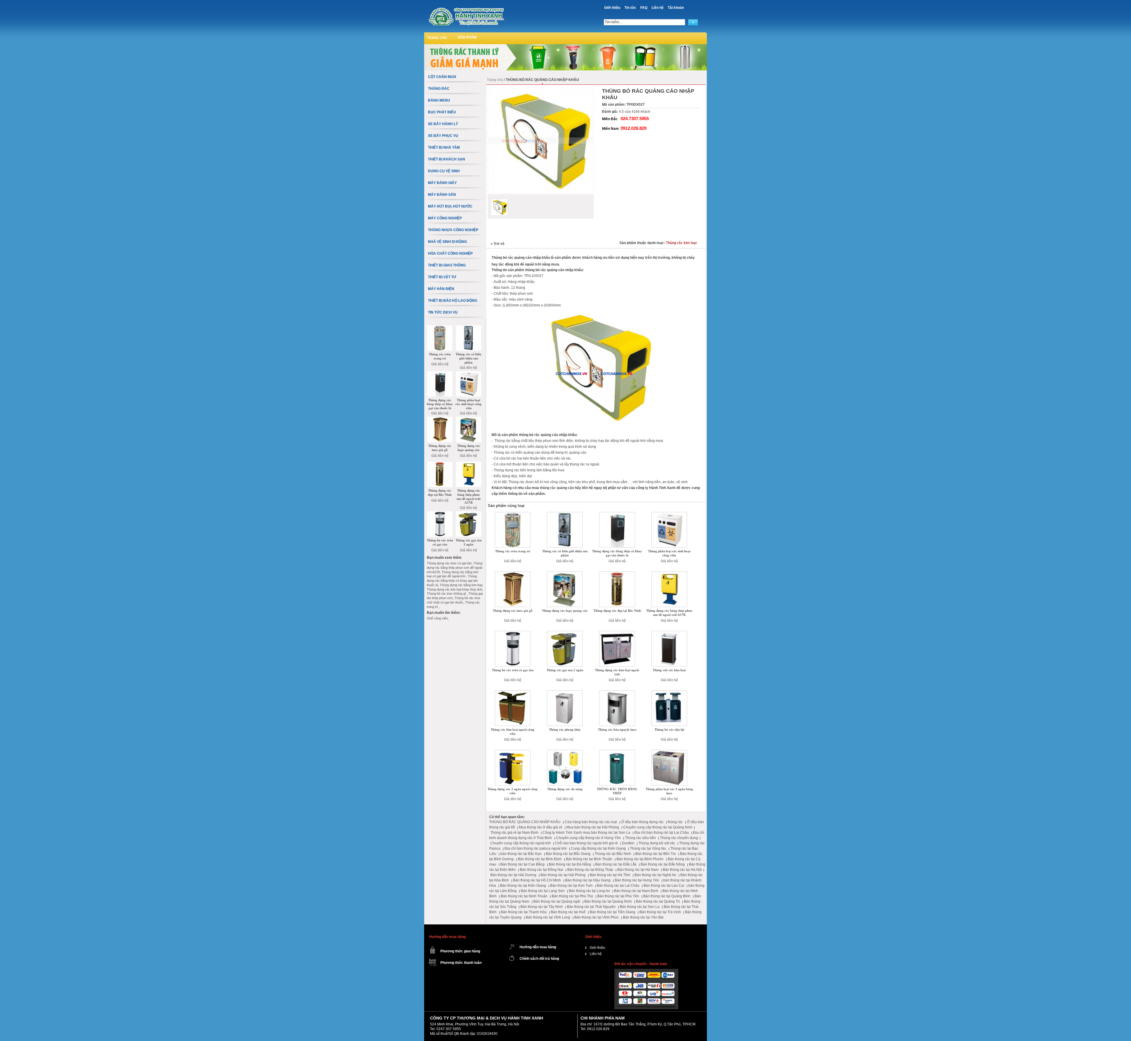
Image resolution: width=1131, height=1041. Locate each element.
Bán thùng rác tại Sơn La (639, 907)
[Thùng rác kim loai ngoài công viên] (512, 692)
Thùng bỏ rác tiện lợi (669, 729)
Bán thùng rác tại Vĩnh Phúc (596, 917)
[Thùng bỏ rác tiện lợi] (669, 692)
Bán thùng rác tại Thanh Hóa (524, 912)
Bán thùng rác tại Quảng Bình (666, 896)
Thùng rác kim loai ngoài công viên (512, 731)
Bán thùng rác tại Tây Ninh (541, 907)
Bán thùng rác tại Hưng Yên (637, 880)
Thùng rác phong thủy (565, 729)
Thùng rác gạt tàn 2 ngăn (565, 670)
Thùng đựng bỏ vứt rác (657, 843)
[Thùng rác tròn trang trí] (512, 514)
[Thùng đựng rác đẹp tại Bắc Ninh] (617, 573)
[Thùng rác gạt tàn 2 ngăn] (565, 633)
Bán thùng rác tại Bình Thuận (589, 859)
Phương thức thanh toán (461, 963)
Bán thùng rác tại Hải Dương (513, 875)
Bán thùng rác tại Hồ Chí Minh (537, 880)
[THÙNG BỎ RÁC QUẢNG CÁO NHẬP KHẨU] (499, 207)
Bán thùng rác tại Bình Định (540, 859)
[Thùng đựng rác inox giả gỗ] (512, 573)
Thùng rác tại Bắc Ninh (613, 854)
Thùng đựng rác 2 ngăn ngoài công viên (512, 791)
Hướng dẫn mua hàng (538, 947)
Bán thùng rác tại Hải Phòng (563, 875)
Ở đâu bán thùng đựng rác (642, 822)
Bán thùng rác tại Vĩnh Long (548, 917)
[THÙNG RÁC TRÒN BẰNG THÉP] (617, 752)
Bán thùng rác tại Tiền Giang (612, 912)
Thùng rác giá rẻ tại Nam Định (514, 833)
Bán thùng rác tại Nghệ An (655, 875)
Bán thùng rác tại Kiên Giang (523, 885)
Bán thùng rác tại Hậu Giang (588, 880)
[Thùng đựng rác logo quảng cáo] (565, 573)
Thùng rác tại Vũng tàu (648, 848)
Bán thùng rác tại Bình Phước (640, 859)
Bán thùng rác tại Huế (568, 912)
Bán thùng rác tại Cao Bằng (522, 864)
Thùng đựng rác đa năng (565, 789)
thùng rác (675, 822)
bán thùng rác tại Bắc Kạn (521, 854)
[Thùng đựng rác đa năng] (565, 752)
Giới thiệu (612, 8)
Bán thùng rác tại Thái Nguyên (591, 907)
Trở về (498, 244)
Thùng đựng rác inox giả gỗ (513, 610)
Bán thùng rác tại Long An (589, 891)
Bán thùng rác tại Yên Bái (643, 917)
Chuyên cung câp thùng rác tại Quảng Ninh (657, 827)
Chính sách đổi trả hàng (539, 959)
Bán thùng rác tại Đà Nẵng (570, 864)
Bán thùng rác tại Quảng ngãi (556, 901)
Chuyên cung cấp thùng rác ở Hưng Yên (588, 838)
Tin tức (630, 8)
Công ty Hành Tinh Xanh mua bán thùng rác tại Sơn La (586, 833)
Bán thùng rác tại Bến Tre (655, 854)
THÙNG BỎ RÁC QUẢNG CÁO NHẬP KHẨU (524, 822)
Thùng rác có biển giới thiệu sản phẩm (565, 553)
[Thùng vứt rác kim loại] (669, 633)
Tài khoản (676, 8)
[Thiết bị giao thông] (565, 46)
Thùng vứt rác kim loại (669, 670)
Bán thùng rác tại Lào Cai (664, 885)
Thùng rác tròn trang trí (512, 551)
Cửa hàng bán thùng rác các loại (591, 822)
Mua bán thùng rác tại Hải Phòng (592, 827)
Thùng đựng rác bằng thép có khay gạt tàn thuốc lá (617, 553)
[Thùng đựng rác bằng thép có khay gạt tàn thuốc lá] (617, 514)
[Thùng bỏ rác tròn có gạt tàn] (512, 633)
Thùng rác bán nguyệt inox (617, 729)
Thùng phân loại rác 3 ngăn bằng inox (669, 791)
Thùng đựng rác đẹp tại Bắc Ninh (617, 610)
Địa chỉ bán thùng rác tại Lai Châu (661, 833)
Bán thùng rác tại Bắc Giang (568, 854)
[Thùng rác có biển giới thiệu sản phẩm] (565, 514)
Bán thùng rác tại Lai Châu (618, 885)
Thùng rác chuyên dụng (679, 838)
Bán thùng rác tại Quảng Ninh (608, 901)
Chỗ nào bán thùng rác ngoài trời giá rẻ (586, 843)
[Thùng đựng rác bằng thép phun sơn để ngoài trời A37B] (669, 573)
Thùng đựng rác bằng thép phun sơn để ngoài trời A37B (669, 612)
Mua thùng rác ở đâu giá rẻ (540, 827)
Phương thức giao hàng (460, 951)
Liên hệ (658, 8)
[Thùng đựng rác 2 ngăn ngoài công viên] (512, 752)
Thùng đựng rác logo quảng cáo (565, 610)
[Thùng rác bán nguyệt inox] (617, 692)
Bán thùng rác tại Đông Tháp (590, 870)
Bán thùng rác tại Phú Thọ (572, 896)
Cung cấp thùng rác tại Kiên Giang (598, 848)
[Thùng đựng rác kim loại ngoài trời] (617, 633)
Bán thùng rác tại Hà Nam (638, 870)
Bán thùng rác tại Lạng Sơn (543, 891)
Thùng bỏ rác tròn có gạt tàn (512, 670)
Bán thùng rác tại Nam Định (636, 891)
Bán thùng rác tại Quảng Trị (658, 901)
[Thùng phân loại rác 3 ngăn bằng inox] (669, 752)
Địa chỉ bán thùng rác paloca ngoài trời (536, 848)
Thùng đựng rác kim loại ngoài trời (617, 672)
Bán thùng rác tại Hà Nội (682, 870)
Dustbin (628, 843)
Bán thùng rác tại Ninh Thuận (524, 896)
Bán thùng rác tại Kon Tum (571, 885)
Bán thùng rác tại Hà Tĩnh (610, 875)
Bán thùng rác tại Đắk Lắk (615, 864)
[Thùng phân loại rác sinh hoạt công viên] (669, 514)
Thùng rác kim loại (681, 243)
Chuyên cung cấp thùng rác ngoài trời (520, 843)
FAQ (643, 8)
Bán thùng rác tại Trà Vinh (660, 912)
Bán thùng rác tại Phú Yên (618, 896)
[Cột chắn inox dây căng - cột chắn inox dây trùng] (466, 16)
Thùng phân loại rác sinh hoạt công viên (669, 553)
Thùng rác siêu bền (640, 838)
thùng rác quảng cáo (557, 488)
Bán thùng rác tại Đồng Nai (541, 870)
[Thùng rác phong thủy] (565, 692)
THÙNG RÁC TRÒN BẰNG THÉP (617, 791)
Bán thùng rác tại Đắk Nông (663, 864)
